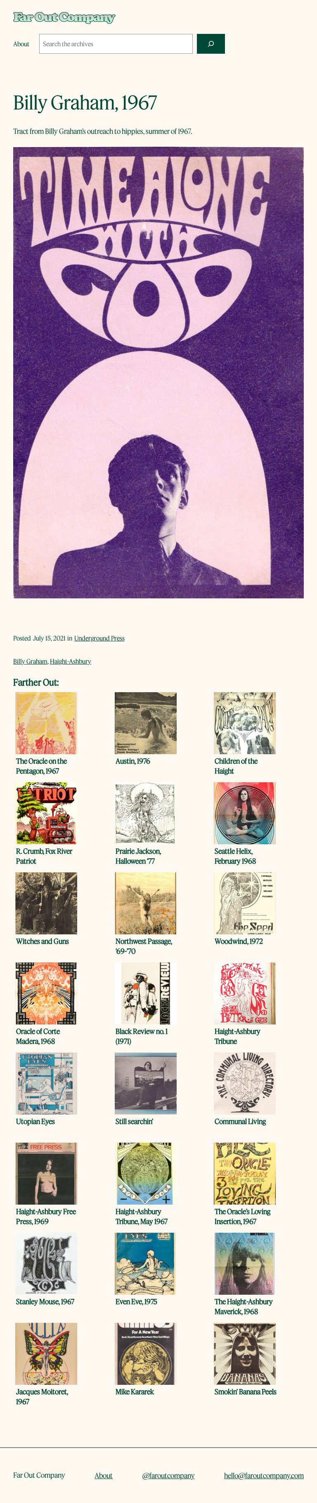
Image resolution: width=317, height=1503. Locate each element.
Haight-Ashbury (70, 661)
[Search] (211, 44)
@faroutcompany (168, 1475)
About (104, 1475)
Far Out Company (39, 1475)
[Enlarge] (293, 157)
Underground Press (99, 638)
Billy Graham (30, 661)
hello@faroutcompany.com (264, 1475)
